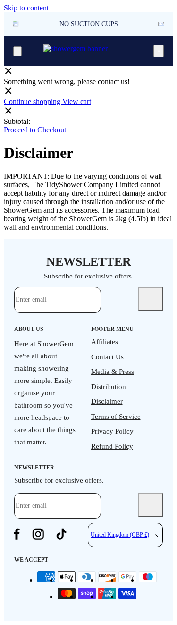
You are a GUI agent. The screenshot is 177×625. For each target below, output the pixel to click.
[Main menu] (17, 51)
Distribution (108, 387)
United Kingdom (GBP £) (120, 534)
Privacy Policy (112, 431)
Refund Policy (112, 446)
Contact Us (107, 357)
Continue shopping (33, 101)
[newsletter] (150, 299)
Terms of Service (116, 416)
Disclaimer (107, 401)
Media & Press (112, 371)
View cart (76, 101)
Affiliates (104, 342)
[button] (161, 24)
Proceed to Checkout (35, 130)
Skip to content (26, 8)
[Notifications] (158, 51)
